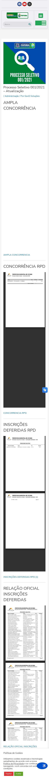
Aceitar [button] (18, 774)
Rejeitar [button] (9, 774)
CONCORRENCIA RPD (15, 413)
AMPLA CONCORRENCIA (16, 254)
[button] (41, 15)
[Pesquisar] (29, 24)
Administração (12, 96)
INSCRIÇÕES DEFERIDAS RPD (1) (20, 576)
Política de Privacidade (13, 763)
